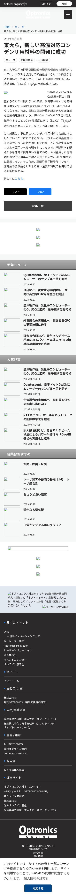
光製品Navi (10, 697)
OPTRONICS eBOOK (15, 753)
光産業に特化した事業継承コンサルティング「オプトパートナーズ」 (29, 725)
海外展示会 (10, 655)
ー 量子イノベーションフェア (22, 636)
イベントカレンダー (15, 659)
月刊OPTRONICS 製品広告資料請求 (25, 702)
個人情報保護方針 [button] (36, 878)
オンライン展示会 (14, 664)
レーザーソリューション (18, 650)
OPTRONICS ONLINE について (38, 845)
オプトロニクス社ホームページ (21, 786)
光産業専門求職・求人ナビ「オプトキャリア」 (30, 719)
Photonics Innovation (16, 645)
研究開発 (43, 60)
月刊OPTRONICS (13, 744)
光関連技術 (27, 60)
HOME (7, 27)
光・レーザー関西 (14, 641)
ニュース (19, 27)
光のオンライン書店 (15, 749)
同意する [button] (38, 888)
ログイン (46, 3)
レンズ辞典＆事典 (14, 770)
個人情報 (38, 856)
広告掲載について (38, 849)
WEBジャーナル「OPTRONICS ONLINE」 (27, 791)
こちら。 (20, 178)
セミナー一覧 (11, 681)
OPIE (6, 631)
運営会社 (38, 852)
